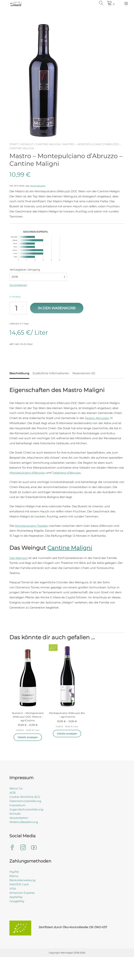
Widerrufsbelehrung (23, 822)
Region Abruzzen (97, 418)
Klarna (13, 876)
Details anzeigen (28, 737)
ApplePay (16, 897)
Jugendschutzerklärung (26, 809)
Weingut (27, 144)
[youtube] (34, 848)
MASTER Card (19, 884)
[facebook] (12, 848)
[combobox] (38, 277)
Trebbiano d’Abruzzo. (66, 472)
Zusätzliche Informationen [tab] (50, 373)
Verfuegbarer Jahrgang (25, 269)
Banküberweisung (22, 880)
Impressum (17, 805)
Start (13, 144)
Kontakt (15, 813)
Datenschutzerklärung (25, 801)
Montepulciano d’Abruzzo (27, 472)
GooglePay (16, 901)
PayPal (14, 871)
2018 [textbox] (15, 276)
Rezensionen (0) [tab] (83, 373)
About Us (16, 788)
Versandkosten (38, 186)
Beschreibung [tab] (19, 373)
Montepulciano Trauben (31, 525)
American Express (22, 892)
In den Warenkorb (57, 308)
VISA (12, 888)
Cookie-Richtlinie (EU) (24, 797)
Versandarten (18, 818)
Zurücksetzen (18, 285)
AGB (12, 792)
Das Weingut (18, 558)
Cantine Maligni (48, 144)
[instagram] (23, 848)
